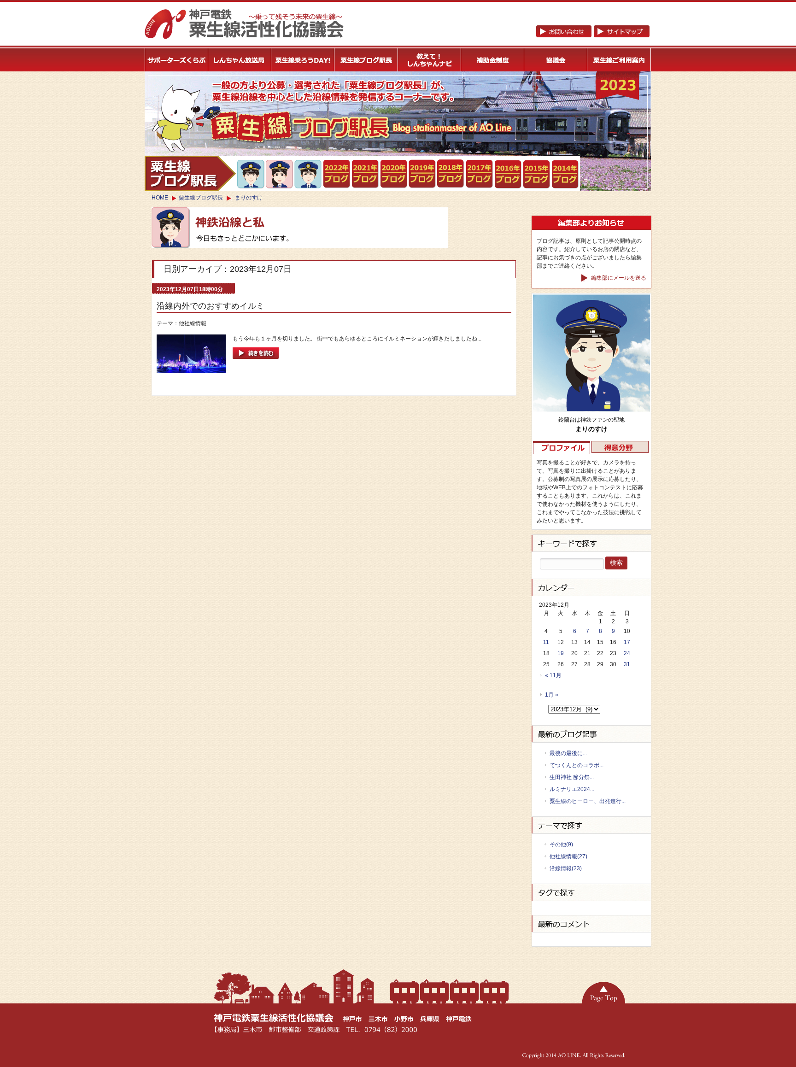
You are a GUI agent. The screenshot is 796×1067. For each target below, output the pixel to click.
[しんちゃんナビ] (429, 59)
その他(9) (561, 844)
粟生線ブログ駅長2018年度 (451, 174)
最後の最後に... (568, 753)
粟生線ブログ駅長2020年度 (394, 174)
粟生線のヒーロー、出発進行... (588, 801)
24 (627, 653)
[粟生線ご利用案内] (619, 59)
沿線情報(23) (566, 868)
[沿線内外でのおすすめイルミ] (256, 361)
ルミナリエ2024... (572, 789)
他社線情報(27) (568, 856)
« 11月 (553, 675)
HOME (160, 197)
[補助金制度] (492, 59)
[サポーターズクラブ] (176, 59)
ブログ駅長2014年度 (565, 174)
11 (546, 642)
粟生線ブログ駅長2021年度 (337, 174)
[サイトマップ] (592, 35)
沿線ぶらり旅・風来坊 (308, 174)
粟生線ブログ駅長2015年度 (537, 174)
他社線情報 (192, 323)
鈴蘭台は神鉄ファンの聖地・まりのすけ (280, 174)
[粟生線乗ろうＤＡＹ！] (303, 59)
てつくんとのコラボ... (576, 765)
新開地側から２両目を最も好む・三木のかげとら (251, 174)
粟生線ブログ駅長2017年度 (480, 174)
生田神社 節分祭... (572, 777)
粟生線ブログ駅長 (201, 197)
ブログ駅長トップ (190, 173)
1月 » (551, 695)
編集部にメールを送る (618, 278)
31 (627, 664)
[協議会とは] (556, 59)
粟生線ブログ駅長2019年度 (423, 174)
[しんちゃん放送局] (239, 59)
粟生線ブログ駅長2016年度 (508, 174)
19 (560, 653)
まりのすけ (249, 197)
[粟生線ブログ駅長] (366, 59)
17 (627, 642)
